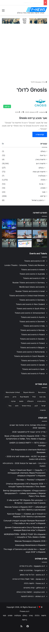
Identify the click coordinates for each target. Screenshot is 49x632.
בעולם (43, 151)
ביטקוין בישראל (38, 200)
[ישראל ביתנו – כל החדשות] (9, 224)
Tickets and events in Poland (33, 334)
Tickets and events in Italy (34, 326)
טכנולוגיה (41, 176)
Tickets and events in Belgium (32, 347)
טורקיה (13, 401)
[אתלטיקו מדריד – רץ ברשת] (40, 234)
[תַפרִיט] (3, 11)
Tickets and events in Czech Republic (29, 356)
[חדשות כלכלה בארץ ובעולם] (24, 21)
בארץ (31, 615)
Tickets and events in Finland (33, 343)
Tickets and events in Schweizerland (30, 313)
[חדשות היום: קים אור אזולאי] (9, 243)
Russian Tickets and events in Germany (29, 282)
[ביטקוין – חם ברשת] (24, 223)
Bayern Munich (28, 392)
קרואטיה (43, 410)
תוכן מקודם (42, 418)
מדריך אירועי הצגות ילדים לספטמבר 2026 (28, 432)
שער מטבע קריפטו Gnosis (33, 118)
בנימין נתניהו (41, 401)
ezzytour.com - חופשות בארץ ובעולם (31, 592)
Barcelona (42, 392)
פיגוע (16, 406)
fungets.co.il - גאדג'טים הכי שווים (32, 570)
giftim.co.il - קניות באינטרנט (34, 588)
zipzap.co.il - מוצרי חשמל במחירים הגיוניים (29, 579)
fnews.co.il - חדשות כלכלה (34, 583)
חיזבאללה (30, 401)
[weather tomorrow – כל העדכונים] (24, 243)
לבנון (36, 406)
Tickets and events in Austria (33, 317)
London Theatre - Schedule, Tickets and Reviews (24, 265)
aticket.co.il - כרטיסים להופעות (33, 596)
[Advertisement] (24, 53)
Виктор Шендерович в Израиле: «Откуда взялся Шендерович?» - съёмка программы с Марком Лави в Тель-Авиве (24, 493)
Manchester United (13, 392)
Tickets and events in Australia (32, 274)
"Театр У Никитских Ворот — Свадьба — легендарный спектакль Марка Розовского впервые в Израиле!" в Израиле (26, 473)
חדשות (43, 615)
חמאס (21, 401)
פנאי (43, 192)
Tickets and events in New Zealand (30, 304)
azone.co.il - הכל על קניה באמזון (32, 575)
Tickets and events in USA (34, 278)
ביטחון (7, 397)
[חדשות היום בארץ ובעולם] (36, 9)
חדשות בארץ (40, 159)
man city (42, 397)
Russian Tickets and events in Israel (30, 291)
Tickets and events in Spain (33, 369)
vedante (42, 112)
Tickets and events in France (33, 373)
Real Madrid (24, 397)
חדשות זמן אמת (39, 172)
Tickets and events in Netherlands (31, 352)
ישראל (43, 406)
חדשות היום (40, 163)
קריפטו (42, 196)
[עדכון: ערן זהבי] (40, 223)
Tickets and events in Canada (33, 365)
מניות (41, 184)
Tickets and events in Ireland (33, 269)
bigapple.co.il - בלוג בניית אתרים (32, 566)
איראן (14, 397)
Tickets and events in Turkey (33, 360)
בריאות (42, 155)
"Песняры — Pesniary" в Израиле (30, 480)
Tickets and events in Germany (32, 300)
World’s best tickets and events (32, 287)
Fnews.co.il (24, 611)
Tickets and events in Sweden (32, 339)
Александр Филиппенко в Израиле (30, 545)
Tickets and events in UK (34, 261)
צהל (10, 406)
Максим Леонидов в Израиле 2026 (30, 541)
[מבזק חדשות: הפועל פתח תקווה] (9, 234)
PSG (34, 397)
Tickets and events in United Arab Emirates (27, 295)
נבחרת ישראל (26, 406)
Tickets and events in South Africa (31, 308)
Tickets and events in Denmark (32, 321)
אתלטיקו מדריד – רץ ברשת (32, 3)
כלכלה (43, 180)
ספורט (43, 188)
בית (43, 82)
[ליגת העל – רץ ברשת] (40, 243)
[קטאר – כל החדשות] (24, 234)
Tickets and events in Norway (32, 330)
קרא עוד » (40, 134)
